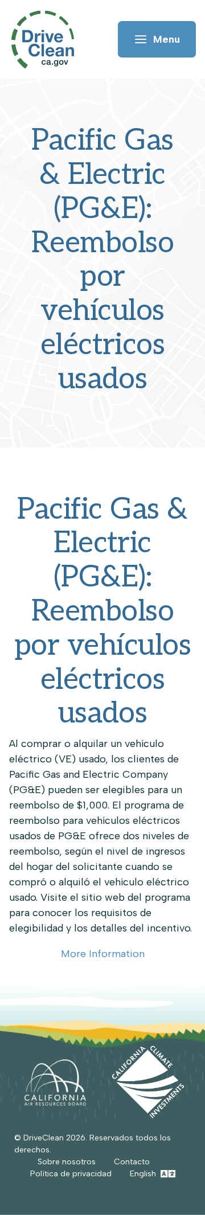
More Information (103, 953)
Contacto (132, 1162)
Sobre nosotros (67, 1162)
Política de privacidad (71, 1174)
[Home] (48, 40)
